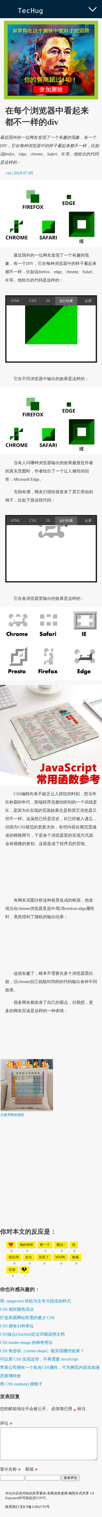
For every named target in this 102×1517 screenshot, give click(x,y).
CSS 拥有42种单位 (17, 1326)
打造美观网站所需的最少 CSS (27, 1317)
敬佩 (75, 1257)
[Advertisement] (51, 1167)
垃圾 (12, 1270)
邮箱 (31, 1470)
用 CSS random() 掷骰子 (21, 1384)
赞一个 (45, 1245)
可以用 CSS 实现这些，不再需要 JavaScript (39, 1359)
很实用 (14, 1257)
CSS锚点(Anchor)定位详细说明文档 (32, 1334)
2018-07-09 (23, 173)
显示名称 (10, 1470)
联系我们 (12, 1507)
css (8, 173)
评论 (6, 1424)
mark (60, 1257)
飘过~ (60, 1245)
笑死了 (44, 1257)
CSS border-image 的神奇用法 (26, 1342)
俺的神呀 (26, 1245)
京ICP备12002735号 (35, 1507)
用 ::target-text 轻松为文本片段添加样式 (35, 1301)
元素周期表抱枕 (12, 1115)
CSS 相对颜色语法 (17, 1309)
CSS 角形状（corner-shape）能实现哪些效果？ (42, 1351)
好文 (28, 1257)
